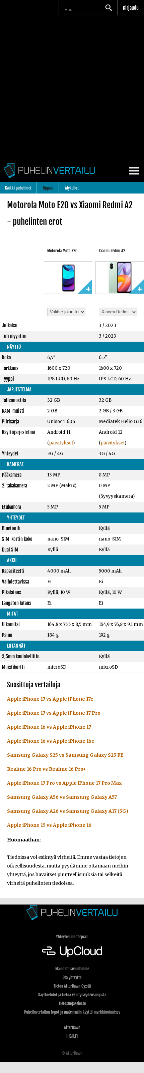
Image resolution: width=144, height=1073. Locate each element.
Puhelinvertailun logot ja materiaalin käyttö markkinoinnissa (72, 1012)
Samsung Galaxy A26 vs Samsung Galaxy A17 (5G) (67, 811)
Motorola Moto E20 (62, 250)
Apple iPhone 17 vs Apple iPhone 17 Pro (53, 713)
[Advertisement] (72, 87)
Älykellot (72, 188)
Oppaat (48, 188)
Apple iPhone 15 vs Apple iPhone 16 (49, 825)
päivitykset (61, 443)
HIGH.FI (72, 1036)
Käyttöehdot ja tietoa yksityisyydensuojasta (72, 994)
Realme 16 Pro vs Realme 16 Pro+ (46, 769)
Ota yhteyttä (72, 977)
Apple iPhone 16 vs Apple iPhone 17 (49, 727)
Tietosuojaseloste (72, 1003)
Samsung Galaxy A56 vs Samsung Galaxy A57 (62, 797)
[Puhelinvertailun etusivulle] (72, 912)
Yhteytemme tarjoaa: (72, 936)
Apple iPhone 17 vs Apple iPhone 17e (50, 699)
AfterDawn (72, 1027)
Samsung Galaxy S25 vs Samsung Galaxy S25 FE (65, 755)
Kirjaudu (131, 8)
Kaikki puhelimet (18, 188)
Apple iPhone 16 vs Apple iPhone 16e (50, 741)
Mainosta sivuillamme (72, 968)
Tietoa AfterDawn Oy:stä (72, 986)
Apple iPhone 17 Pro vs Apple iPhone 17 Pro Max (64, 783)
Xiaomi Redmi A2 (112, 250)
